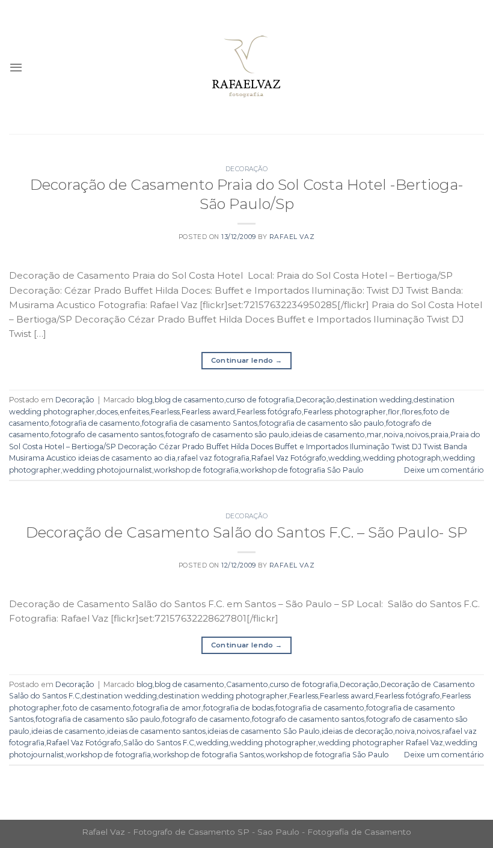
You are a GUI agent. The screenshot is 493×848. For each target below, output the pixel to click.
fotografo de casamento (206, 719)
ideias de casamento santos (156, 731)
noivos (417, 434)
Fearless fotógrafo (269, 411)
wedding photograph (402, 457)
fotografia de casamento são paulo (321, 423)
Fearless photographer (345, 411)
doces (107, 411)
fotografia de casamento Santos (199, 423)
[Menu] (16, 67)
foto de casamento (97, 707)
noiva (393, 434)
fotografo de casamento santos (107, 434)
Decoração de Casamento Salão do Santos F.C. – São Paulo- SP (246, 532)
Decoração (246, 169)
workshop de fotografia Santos (208, 754)
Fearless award (208, 411)
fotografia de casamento (95, 423)
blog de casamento (189, 399)
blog (144, 399)
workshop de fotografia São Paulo (302, 469)
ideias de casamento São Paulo (263, 731)
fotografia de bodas (238, 707)
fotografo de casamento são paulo (227, 434)
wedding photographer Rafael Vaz (380, 742)
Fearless (165, 411)
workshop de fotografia (196, 469)
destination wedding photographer (223, 695)
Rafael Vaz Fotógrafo (288, 457)
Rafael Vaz (291, 237)
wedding (344, 457)
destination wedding (374, 399)
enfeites (134, 411)
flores (411, 411)
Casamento (247, 684)
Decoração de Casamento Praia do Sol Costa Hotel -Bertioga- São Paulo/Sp (247, 194)
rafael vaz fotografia (213, 457)
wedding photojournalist (107, 469)
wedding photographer (273, 742)
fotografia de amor (167, 707)
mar (374, 434)
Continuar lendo (247, 360)
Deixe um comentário (444, 469)
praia (439, 434)
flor (394, 411)
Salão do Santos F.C (158, 742)
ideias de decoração (357, 731)
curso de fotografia (260, 399)
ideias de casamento (328, 434)
